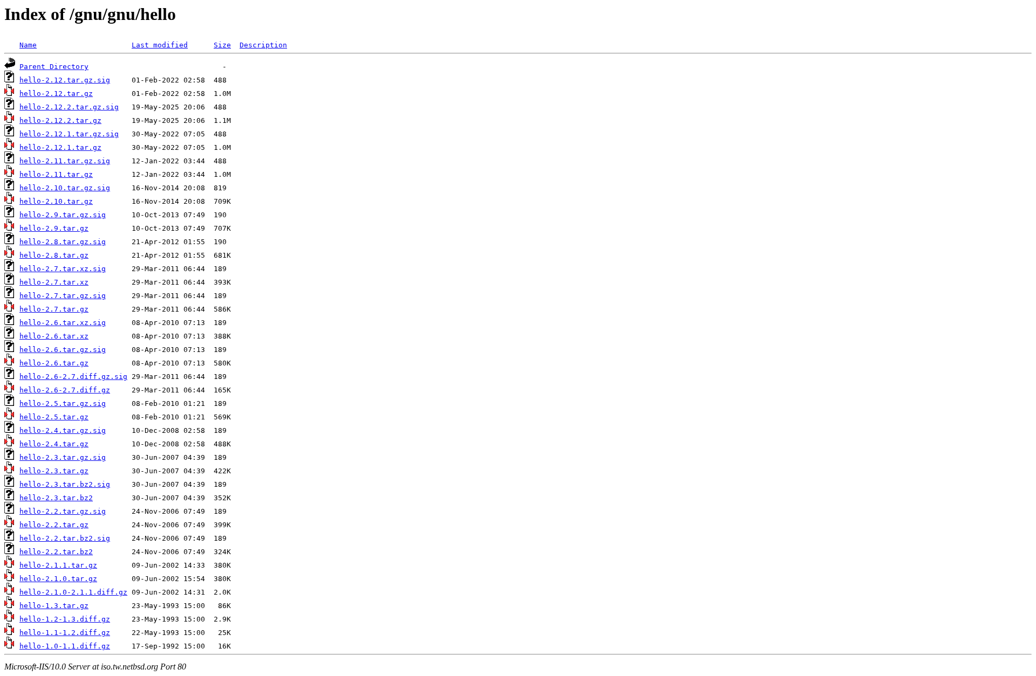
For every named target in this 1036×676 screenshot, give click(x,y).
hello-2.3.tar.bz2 (56, 498)
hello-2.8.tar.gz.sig (62, 242)
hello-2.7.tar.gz (53, 309)
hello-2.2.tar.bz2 (56, 552)
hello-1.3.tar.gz (53, 606)
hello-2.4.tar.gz (53, 444)
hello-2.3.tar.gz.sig (62, 457)
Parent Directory (53, 67)
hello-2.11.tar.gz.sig (64, 161)
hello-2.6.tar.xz (53, 336)
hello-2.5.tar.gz (53, 417)
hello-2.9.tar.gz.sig (62, 215)
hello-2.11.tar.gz (56, 174)
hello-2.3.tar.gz (53, 471)
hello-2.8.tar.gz (53, 255)
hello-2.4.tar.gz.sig (62, 430)
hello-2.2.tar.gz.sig (62, 511)
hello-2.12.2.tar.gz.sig (69, 107)
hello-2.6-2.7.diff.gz (64, 390)
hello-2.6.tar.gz (53, 363)
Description (263, 45)
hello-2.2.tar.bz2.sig (64, 538)
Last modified (160, 45)
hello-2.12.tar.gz (56, 93)
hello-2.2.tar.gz (53, 525)
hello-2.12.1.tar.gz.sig (69, 134)
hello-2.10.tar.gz (56, 201)
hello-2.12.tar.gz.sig (64, 80)
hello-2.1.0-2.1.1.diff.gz (73, 592)
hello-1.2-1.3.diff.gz (64, 619)
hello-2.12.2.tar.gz (60, 120)
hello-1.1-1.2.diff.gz (64, 633)
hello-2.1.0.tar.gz (58, 579)
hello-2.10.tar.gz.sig (64, 188)
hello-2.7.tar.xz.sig (62, 269)
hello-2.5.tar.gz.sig (62, 403)
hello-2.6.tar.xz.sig (62, 323)
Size (222, 45)
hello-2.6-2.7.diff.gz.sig (73, 377)
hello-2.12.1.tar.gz (60, 147)
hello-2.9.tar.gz (53, 228)
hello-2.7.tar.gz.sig (62, 296)
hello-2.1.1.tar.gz (58, 565)
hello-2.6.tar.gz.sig (62, 350)
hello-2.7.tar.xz (53, 282)
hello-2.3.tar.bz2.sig (64, 484)
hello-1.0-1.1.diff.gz (64, 646)
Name (28, 45)
